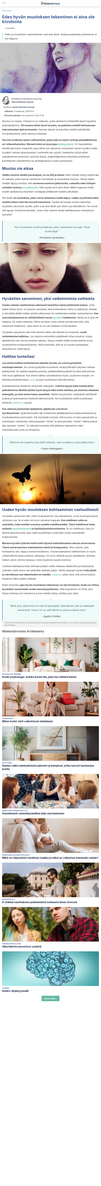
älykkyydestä (66, 144)
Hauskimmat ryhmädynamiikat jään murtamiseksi (33, 813)
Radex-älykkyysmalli (15, 990)
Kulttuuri (7, 763)
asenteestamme (21, 528)
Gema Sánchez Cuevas (23, 102)
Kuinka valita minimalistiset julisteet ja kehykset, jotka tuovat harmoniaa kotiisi (48, 767)
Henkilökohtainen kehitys (14, 811)
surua (33, 379)
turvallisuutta (30, 187)
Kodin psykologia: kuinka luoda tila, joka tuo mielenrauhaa (39, 676)
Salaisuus (57, 574)
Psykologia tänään (11, 674)
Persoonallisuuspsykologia (15, 855)
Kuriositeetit (8, 899)
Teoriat (5, 988)
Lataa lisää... (50, 998)
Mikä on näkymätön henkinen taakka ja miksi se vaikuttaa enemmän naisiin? (50, 857)
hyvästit (57, 317)
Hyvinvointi (6, 11)
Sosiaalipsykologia (11, 944)
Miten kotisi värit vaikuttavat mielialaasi (27, 721)
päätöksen (18, 402)
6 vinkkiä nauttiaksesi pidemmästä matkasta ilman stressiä (39, 902)
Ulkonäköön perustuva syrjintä (21, 946)
